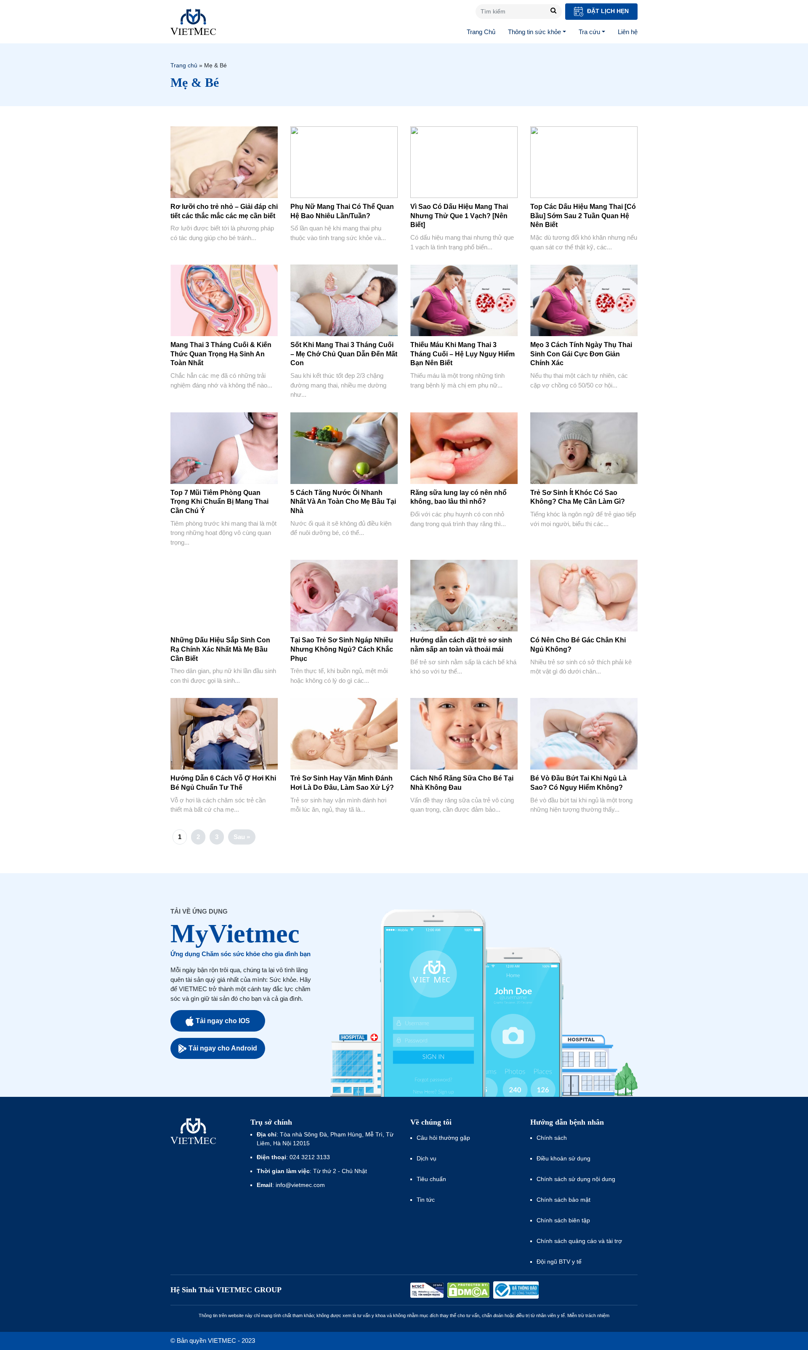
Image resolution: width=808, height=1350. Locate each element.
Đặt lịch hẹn (607, 11)
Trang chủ (183, 65)
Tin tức (426, 1199)
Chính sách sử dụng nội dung (576, 1179)
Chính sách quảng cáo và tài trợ (579, 1241)
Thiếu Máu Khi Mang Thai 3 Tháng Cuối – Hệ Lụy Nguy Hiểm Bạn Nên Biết (462, 353)
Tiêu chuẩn (431, 1179)
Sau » (242, 836)
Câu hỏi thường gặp (443, 1137)
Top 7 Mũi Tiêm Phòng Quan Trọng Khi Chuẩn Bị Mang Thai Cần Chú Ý (219, 501)
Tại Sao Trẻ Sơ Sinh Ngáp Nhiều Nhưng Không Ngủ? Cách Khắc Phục (341, 649)
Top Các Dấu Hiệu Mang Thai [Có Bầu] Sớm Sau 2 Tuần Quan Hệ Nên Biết (583, 215)
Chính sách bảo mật (563, 1199)
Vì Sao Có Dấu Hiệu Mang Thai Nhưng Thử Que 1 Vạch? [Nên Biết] (459, 215)
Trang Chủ (481, 31)
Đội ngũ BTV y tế (559, 1261)
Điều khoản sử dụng (563, 1158)
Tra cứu (589, 31)
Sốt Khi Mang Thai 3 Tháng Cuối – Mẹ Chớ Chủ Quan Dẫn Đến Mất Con (343, 353)
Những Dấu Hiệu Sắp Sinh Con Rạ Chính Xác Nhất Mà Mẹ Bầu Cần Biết (220, 649)
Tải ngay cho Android (223, 1048)
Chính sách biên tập (564, 1220)
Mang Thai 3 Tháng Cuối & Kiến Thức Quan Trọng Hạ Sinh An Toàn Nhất (220, 353)
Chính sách (552, 1137)
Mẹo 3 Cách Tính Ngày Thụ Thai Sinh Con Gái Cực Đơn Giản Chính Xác (581, 353)
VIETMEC (193, 22)
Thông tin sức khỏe (534, 31)
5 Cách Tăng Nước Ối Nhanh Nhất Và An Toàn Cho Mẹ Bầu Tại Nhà (343, 501)
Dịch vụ (426, 1158)
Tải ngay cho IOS (223, 1020)
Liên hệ (628, 31)
